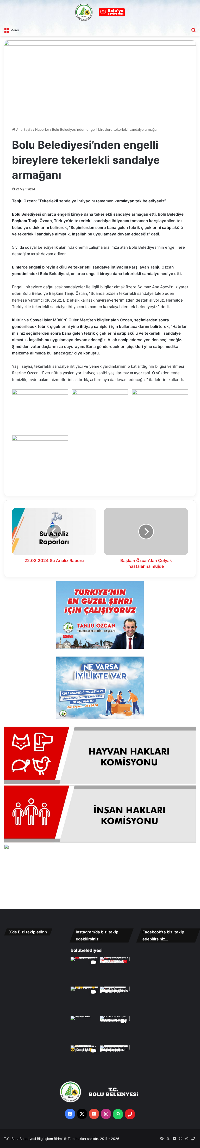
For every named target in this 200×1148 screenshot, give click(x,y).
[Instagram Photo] (114, 971)
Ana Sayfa (23, 129)
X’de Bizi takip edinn (28, 931)
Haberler (42, 129)
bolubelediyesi (87, 950)
